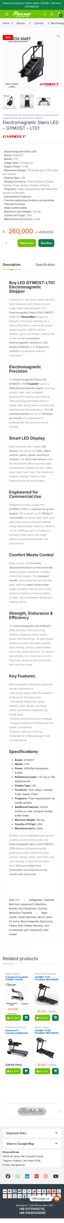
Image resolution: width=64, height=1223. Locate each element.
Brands (21, 23)
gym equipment (33, 929)
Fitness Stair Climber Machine (26, 925)
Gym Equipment (27, 908)
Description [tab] (11, 264)
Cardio (13, 917)
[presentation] (60, 1111)
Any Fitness (20, 1027)
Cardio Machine (27, 917)
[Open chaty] (57, 1197)
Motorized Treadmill (32, 118)
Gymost (38, 23)
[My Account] (52, 14)
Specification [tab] (45, 264)
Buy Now (46, 242)
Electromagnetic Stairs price (37, 921)
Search (44, 14)
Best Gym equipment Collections (29, 115)
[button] (58, 36)
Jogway (45, 1027)
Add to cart (26, 242)
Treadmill (7, 115)
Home (6, 23)
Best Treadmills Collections (45, 974)
